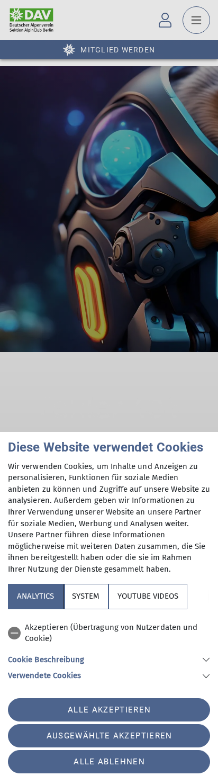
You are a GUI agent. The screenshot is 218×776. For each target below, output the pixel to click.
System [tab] (85, 596)
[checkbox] (109, 633)
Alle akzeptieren (109, 710)
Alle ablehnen (109, 761)
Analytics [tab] (35, 596)
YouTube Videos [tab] (147, 596)
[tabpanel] (109, 650)
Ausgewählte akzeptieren (109, 736)
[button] (109, 659)
